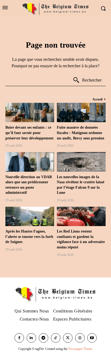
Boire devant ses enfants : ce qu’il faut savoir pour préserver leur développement (29, 132)
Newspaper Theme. (80, 349)
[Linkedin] (31, 338)
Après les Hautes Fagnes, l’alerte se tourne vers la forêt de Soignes (29, 236)
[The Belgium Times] (55, 8)
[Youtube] (92, 338)
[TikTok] (55, 338)
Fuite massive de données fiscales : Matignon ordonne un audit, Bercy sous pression (80, 132)
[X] (67, 338)
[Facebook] (19, 338)
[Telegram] (43, 338)
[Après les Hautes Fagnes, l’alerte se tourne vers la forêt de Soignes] (29, 216)
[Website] (80, 338)
